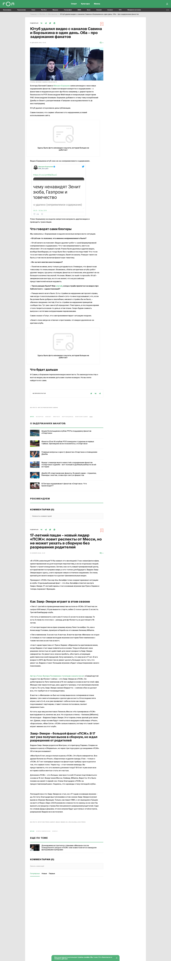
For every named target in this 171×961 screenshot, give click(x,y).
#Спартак (39, 416)
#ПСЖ (32, 831)
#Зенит (48, 416)
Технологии (21, 10)
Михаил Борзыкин (62, 86)
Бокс (88, 10)
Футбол (44, 10)
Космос (110, 10)
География (68, 10)
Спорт (74, 4)
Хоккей (99, 10)
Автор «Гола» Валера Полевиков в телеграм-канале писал (57, 676)
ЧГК (120, 10)
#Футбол (56, 416)
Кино (33, 10)
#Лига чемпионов (43, 831)
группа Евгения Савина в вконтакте (43, 82)
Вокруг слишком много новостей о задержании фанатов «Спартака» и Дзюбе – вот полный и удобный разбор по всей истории (68, 465)
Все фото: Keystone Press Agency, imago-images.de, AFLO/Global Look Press (58, 822)
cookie (87, 957)
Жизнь (97, 4)
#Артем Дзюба (67, 416)
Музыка (55, 10)
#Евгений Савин (81, 416)
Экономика (7, 10)
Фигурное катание (134, 10)
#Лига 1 (55, 831)
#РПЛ (32, 416)
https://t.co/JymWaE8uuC (45, 175)
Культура (85, 4)
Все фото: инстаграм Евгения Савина (44, 407)
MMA (79, 10)
